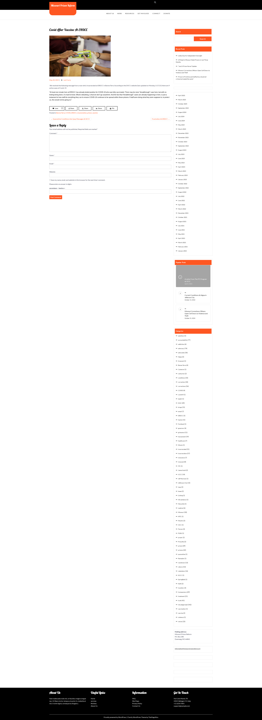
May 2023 (181, 163)
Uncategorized (182, 605)
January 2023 (182, 179)
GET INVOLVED (143, 13)
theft (179, 584)
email (180, 411)
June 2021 (181, 230)
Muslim (180, 521)
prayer (180, 537)
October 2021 (182, 217)
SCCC (180, 575)
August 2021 (182, 221)
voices (180, 621)
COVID (68, 113)
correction (181, 382)
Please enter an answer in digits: (60, 184)
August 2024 (182, 112)
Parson (180, 529)
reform (180, 567)
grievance (181, 432)
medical (180, 508)
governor (181, 428)
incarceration (82, 113)
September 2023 (183, 146)
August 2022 (182, 192)
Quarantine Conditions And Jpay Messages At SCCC (71, 119)
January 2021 (182, 251)
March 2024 (182, 129)
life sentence (182, 500)
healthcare (181, 441)
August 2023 (182, 150)
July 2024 (181, 116)
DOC (179, 403)
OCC (179, 525)
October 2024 (182, 104)
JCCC (180, 474)
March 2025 (182, 100)
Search (178, 32)
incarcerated (182, 449)
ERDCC (74, 113)
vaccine (95, 113)
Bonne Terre (60, 113)
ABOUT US (110, 13)
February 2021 (183, 247)
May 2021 (181, 234)
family (180, 420)
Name (51, 155)
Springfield (181, 579)
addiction (181, 344)
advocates (181, 352)
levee (179, 491)
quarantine (181, 554)
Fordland (181, 424)
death (180, 399)
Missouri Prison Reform (63, 5)
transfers (181, 588)
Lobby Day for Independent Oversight (190, 56)
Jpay (179, 487)
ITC (179, 466)
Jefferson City (182, 483)
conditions (181, 378)
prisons (180, 550)
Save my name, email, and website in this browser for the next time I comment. (78, 180)
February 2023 (183, 175)
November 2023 (183, 137)
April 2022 (181, 205)
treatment (181, 596)
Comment (53, 133)
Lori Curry (67, 80)
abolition (181, 336)
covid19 (180, 395)
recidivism (181, 563)
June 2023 (181, 158)
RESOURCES (129, 13)
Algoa (180, 357)
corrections (182, 386)
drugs (180, 407)
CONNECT (156, 13)
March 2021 (182, 242)
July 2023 (181, 154)
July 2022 (181, 196)
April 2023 (181, 167)
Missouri (181, 512)
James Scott (182, 470)
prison (89, 113)
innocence (181, 458)
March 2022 (182, 209)
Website (52, 172)
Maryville (181, 504)
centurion (181, 373)
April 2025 (181, 95)
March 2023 (182, 171)
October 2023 (182, 142)
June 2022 (181, 200)
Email (51, 164)
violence (181, 617)
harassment (182, 437)
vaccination (182, 609)
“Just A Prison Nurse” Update (187, 66)
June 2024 (181, 121)
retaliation (181, 571)
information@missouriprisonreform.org (187, 649)
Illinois (180, 445)
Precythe (181, 542)
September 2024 (183, 108)
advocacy (181, 348)
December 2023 (183, 133)
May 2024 (181, 125)
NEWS (119, 13)
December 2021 (183, 213)
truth (179, 600)
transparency (182, 592)
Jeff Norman (182, 479)
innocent (181, 462)
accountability (182, 340)
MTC (179, 516)
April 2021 (181, 238)
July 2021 (181, 226)
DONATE (167, 13)
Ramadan (181, 558)
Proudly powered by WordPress (115, 717)
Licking (180, 495)
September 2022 (183, 188)
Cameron (181, 369)
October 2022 (182, 184)
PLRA (180, 533)
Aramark (181, 361)
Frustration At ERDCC (160, 119)
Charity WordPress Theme (136, 717)
